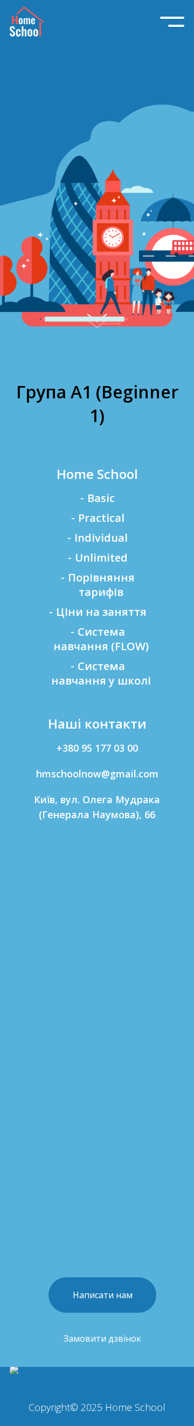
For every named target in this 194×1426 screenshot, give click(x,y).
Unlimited (101, 557)
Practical (101, 518)
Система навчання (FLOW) (101, 638)
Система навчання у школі (101, 673)
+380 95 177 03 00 (97, 747)
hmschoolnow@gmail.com (97, 773)
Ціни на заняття (101, 612)
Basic (101, 498)
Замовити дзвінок (102, 1338)
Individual (101, 537)
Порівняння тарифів (101, 584)
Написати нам (103, 1295)
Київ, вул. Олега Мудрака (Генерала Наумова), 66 (97, 807)
